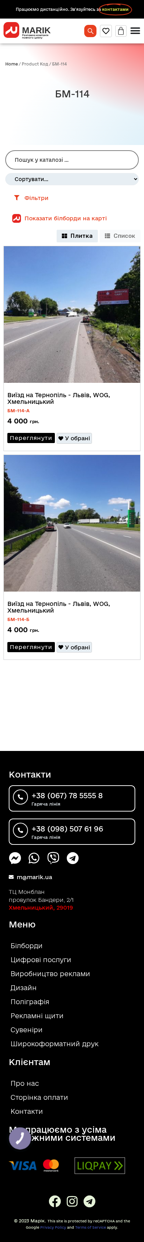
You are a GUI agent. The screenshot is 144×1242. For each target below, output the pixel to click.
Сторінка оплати (39, 1097)
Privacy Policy (53, 1227)
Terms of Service (90, 1227)
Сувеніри (26, 1030)
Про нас (24, 1083)
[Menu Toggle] (135, 31)
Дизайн (23, 988)
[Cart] (121, 31)
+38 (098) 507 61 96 (67, 828)
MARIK (36, 30)
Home (11, 64)
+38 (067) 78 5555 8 (67, 795)
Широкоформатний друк (54, 1044)
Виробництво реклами (50, 974)
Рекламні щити (37, 1016)
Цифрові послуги (40, 960)
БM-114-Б (18, 619)
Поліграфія (29, 1002)
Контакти (26, 1111)
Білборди (26, 946)
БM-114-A (18, 410)
